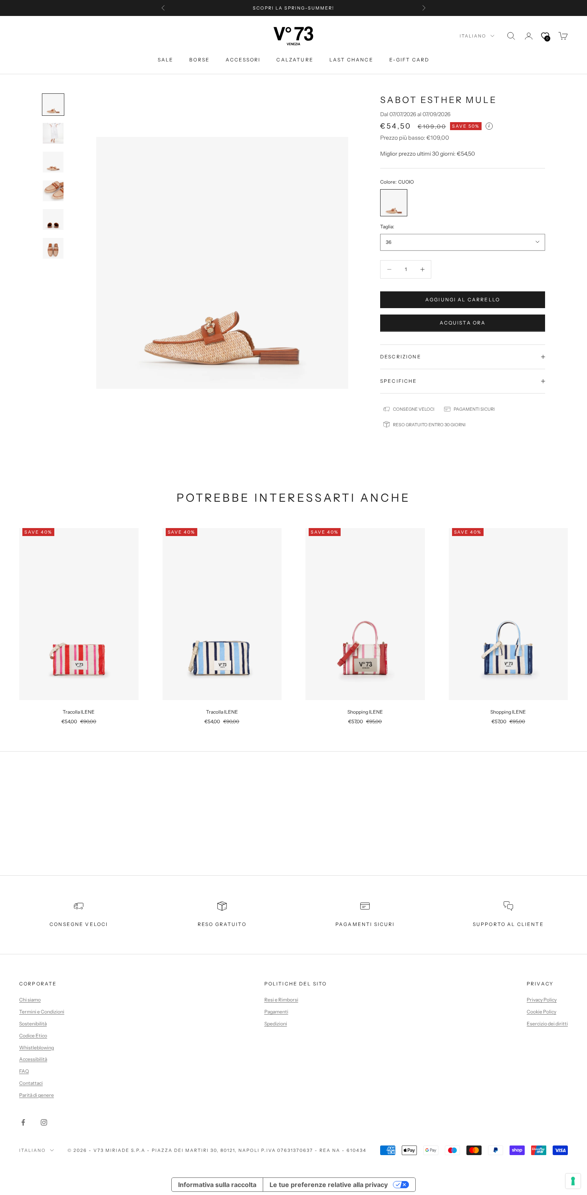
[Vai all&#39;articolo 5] (53, 219)
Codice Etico (33, 1036)
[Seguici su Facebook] (23, 1122)
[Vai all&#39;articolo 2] (53, 133)
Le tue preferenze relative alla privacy (329, 1185)
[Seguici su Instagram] (44, 1122)
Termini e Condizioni (41, 1012)
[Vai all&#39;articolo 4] (53, 191)
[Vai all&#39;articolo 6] (53, 248)
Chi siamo (30, 1000)
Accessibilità (33, 1059)
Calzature (294, 60)
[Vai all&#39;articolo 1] (53, 104)
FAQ (24, 1071)
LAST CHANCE (351, 60)
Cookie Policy (541, 1012)
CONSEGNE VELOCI (79, 924)
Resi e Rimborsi (281, 1000)
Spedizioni (275, 1024)
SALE (166, 60)
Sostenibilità (33, 1024)
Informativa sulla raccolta (217, 1185)
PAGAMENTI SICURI (365, 924)
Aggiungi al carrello (462, 300)
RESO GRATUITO (222, 924)
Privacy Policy (542, 1000)
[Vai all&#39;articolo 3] (53, 162)
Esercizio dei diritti (547, 1024)
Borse (199, 60)
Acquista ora (463, 323)
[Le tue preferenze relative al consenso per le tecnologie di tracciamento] (573, 1181)
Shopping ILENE (365, 712)
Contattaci (31, 1083)
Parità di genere (36, 1095)
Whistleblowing (36, 1048)
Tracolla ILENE (79, 712)
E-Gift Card (409, 60)
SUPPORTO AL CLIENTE (508, 924)
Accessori (243, 60)
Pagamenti (276, 1012)
